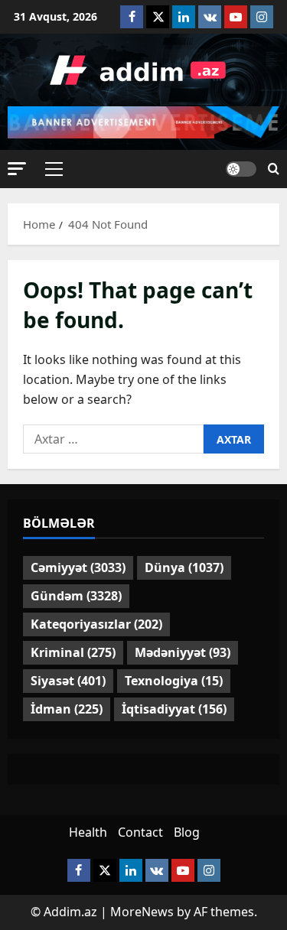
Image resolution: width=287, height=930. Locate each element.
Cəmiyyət (78, 567)
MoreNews (142, 911)
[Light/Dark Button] (241, 169)
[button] (17, 168)
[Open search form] (273, 169)
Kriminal (73, 652)
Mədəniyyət (182, 652)
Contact (140, 832)
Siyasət (68, 680)
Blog (187, 832)
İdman (67, 709)
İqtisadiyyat (174, 709)
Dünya (184, 567)
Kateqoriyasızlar (96, 624)
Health (88, 832)
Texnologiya (174, 680)
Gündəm (76, 595)
